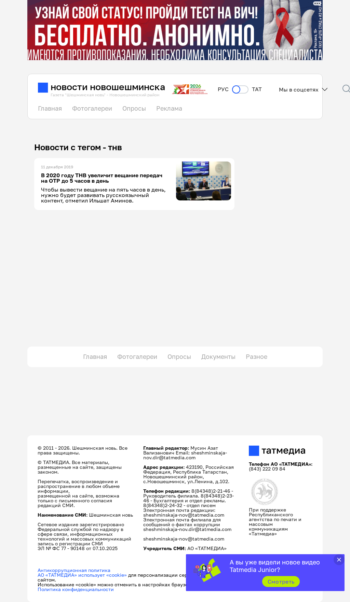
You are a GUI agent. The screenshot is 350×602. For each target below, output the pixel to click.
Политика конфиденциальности (76, 589)
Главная (50, 108)
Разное (256, 356)
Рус (223, 89)
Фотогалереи (92, 108)
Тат (257, 89)
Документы (218, 356)
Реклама (169, 108)
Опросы (134, 108)
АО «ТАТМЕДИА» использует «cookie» (82, 575)
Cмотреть (281, 581)
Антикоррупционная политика (74, 570)
